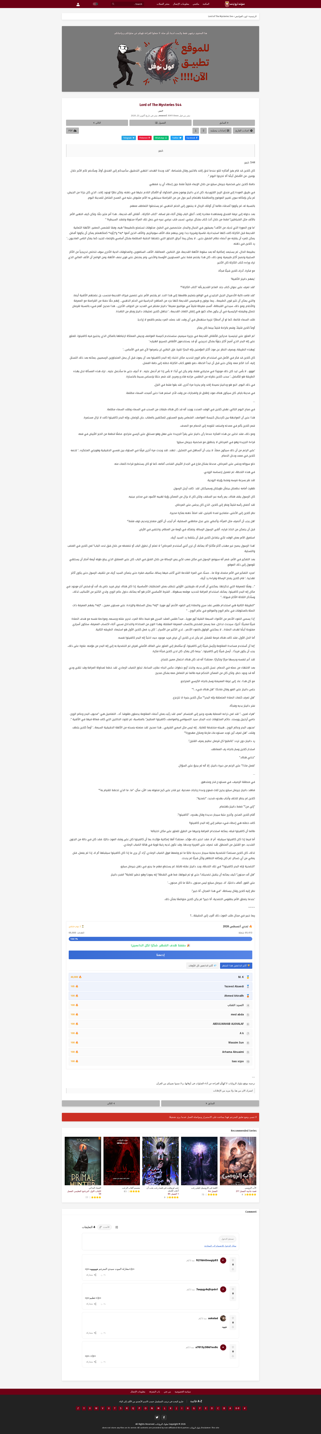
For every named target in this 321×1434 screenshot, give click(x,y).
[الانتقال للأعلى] (203, 131)
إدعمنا (160, 955)
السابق (223, 122)
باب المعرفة (154, 1391)
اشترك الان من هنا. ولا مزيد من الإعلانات (233, 1090)
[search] (113, 4)
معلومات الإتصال (137, 1391)
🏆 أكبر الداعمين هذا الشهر (236, 966)
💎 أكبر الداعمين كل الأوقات (203, 966)
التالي (98, 122)
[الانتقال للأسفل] (195, 131)
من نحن (167, 1391)
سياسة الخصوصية (183, 1391)
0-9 (237, 1408)
